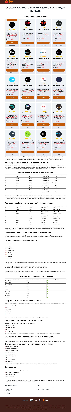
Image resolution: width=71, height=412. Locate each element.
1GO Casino (8, 393)
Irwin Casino (8, 390)
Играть (12, 42)
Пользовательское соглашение (43, 389)
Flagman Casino (9, 389)
